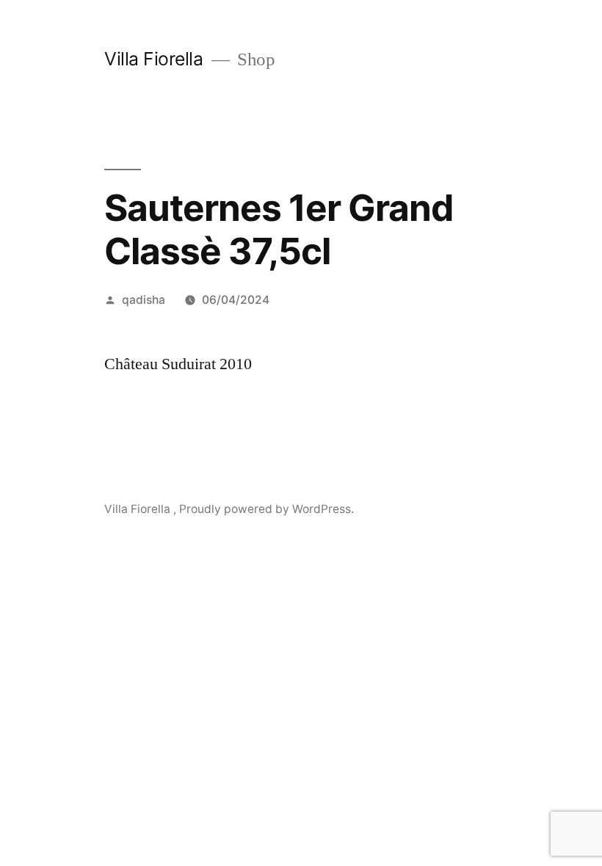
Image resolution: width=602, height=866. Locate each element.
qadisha (143, 300)
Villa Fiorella (156, 59)
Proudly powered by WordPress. (266, 509)
